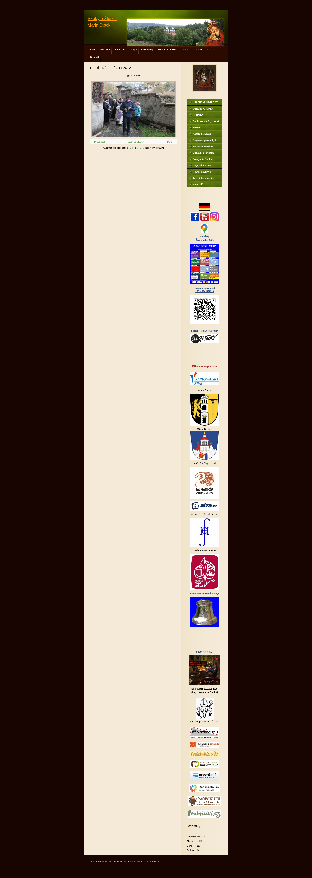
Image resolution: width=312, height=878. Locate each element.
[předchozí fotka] (96, 109)
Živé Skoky (147, 49)
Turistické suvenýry (203, 178)
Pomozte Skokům (203, 146)
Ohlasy (199, 49)
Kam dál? (198, 184)
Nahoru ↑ (156, 861)
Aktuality (105, 49)
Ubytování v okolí (202, 165)
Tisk (124, 861)
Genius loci (120, 49)
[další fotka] (171, 109)
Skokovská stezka (167, 49)
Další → (171, 141)
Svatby (196, 127)
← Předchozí (98, 141)
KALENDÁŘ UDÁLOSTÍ (205, 102)
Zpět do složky (136, 141)
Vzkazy (211, 49)
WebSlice (116, 861)
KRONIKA (198, 115)
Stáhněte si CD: (204, 651)
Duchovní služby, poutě (206, 121)
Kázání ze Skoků (202, 134)
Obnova (186, 49)
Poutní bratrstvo (202, 171)
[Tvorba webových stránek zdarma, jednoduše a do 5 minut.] (110, 861)
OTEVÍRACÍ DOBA (203, 108)
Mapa (133, 49)
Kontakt (94, 57)
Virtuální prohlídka (203, 153)
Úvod (93, 49)
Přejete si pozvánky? (204, 140)
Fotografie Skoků (202, 159)
